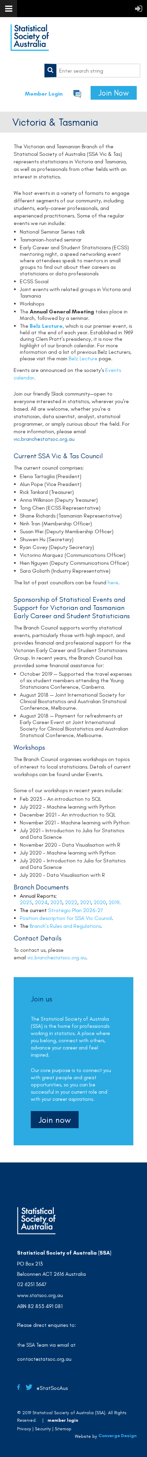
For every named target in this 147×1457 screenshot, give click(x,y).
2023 (56, 902)
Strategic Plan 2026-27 (75, 910)
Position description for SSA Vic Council (66, 918)
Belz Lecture (46, 326)
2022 (71, 902)
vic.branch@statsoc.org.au (56, 958)
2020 (100, 902)
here (113, 582)
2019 (114, 902)
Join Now (113, 93)
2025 (26, 902)
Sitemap (63, 1428)
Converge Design (117, 1435)
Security (43, 1428)
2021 (85, 902)
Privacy (24, 1428)
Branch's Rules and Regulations (65, 926)
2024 (41, 902)
